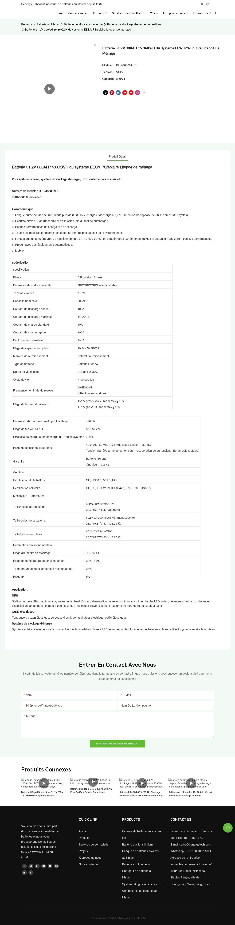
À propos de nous (90, 857)
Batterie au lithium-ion (136, 864)
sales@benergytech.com (195, 844)
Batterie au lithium (47, 24)
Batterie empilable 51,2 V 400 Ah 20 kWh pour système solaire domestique (91, 790)
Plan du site (138, 918)
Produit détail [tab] (117, 156)
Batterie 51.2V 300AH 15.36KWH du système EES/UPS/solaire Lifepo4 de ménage (78, 29)
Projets (83, 851)
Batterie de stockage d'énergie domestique (134, 24)
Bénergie (123, 918)
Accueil (83, 831)
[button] (215, 13)
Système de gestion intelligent (141, 884)
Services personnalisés (93, 844)
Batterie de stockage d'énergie (83, 24)
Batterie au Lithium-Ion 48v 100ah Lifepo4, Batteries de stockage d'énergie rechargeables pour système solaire (190, 794)
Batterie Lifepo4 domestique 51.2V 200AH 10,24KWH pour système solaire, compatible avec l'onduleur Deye (42, 794)
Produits (84, 837)
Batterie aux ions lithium (137, 844)
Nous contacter (88, 864)
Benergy (26, 24)
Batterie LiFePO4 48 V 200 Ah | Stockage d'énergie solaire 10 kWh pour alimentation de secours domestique (141, 794)
